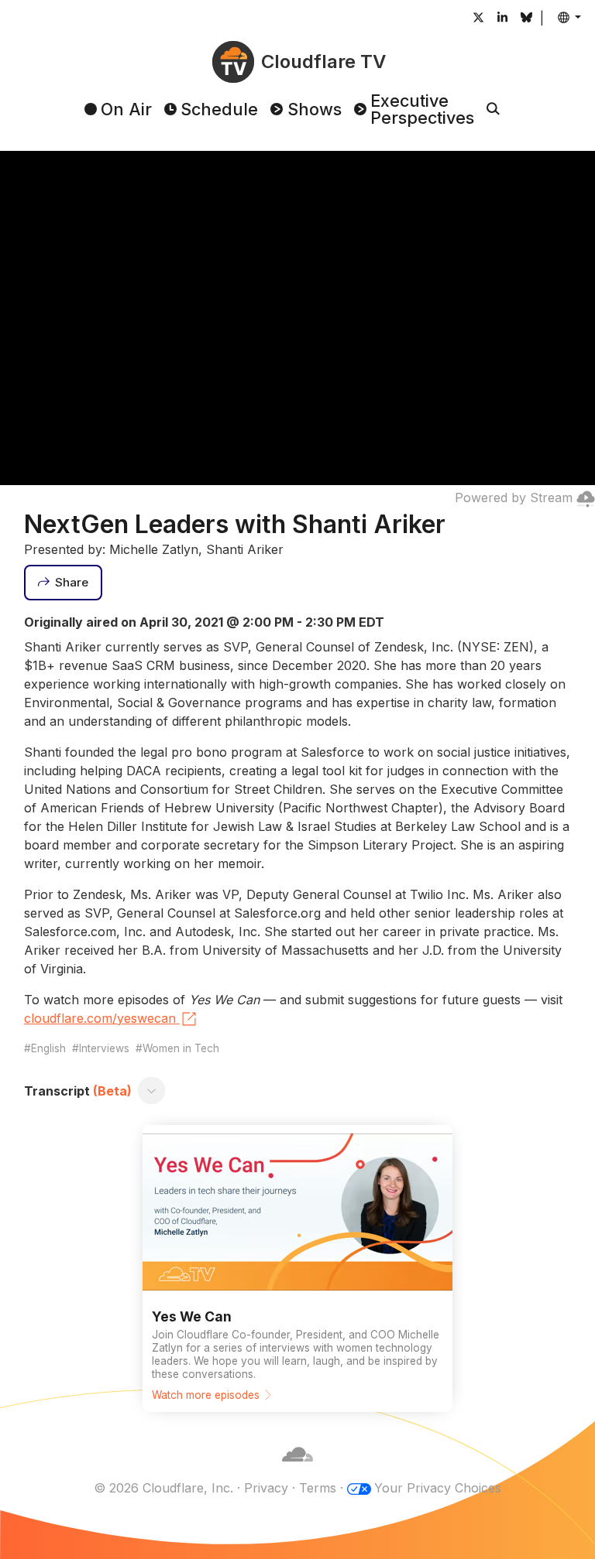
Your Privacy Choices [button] (437, 1488)
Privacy (266, 1488)
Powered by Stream (514, 497)
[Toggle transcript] (151, 1091)
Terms (317, 1488)
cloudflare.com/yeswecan (100, 1018)
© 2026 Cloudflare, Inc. (163, 1488)
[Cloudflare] (297, 1469)
